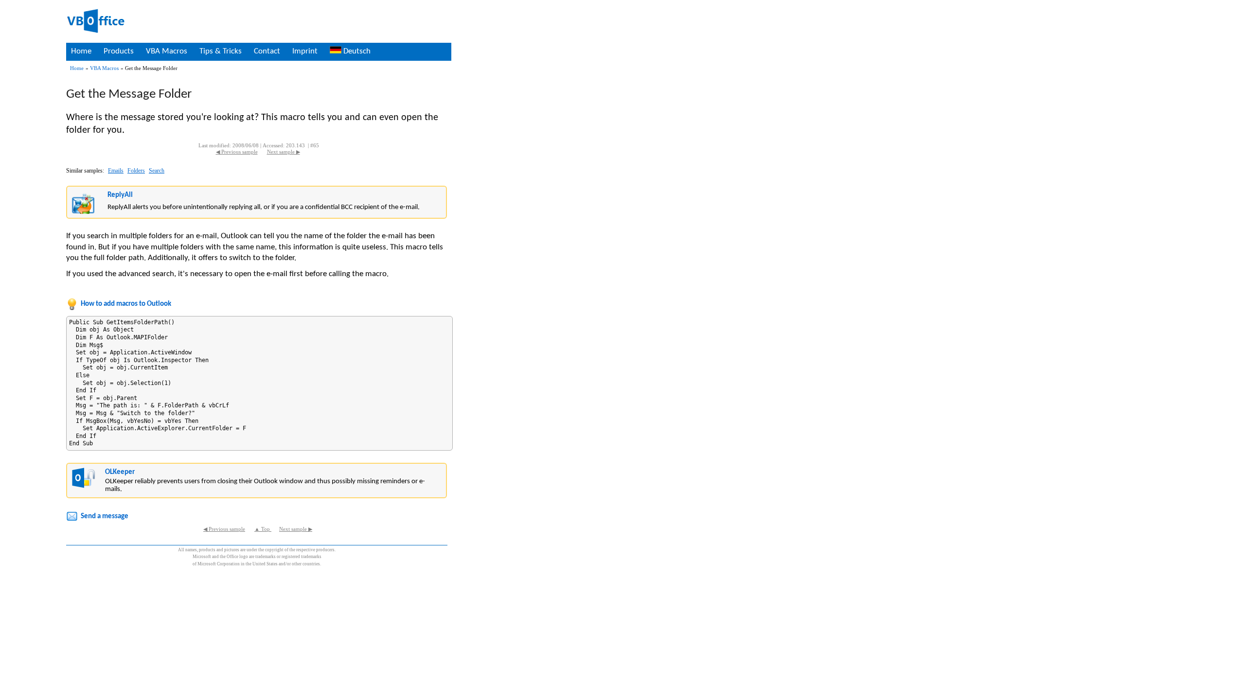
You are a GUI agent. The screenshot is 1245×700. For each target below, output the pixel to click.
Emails (116, 170)
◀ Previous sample (237, 152)
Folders (136, 170)
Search (156, 170)
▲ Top (262, 529)
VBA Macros (166, 51)
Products (119, 51)
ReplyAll (120, 195)
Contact (267, 51)
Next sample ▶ (283, 152)
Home (81, 51)
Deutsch (356, 51)
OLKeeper (120, 472)
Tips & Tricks (220, 51)
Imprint (305, 51)
